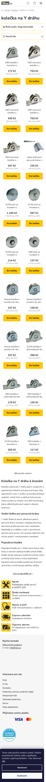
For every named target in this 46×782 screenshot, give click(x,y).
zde (3, 761)
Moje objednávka (10, 707)
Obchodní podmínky (12, 699)
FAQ (5, 680)
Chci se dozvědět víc (22, 573)
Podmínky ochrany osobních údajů (18, 691)
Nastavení (22, 767)
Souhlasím (22, 775)
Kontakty (7, 688)
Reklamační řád (10, 695)
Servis (5, 703)
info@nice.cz (15, 647)
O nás (5, 684)
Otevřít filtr (10, 36)
